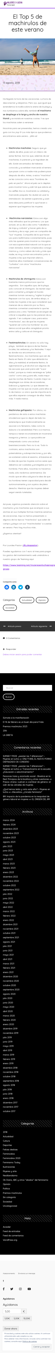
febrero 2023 (9, 868)
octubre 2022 (9, 885)
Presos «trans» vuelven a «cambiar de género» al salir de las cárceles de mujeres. (27, 783)
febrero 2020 (9, 1020)
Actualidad (27, 600)
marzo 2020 (9, 1015)
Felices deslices (10, 1149)
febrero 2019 (9, 1059)
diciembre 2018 (10, 1068)
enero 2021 (8, 972)
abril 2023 (8, 859)
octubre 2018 (9, 1076)
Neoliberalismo (10, 1175)
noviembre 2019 (10, 1033)
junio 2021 (7, 950)
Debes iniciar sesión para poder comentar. (22, 654)
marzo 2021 (8, 963)
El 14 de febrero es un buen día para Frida (23, 722)
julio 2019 (7, 1037)
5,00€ (17, 1318)
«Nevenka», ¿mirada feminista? (27, 792)
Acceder (7, 1227)
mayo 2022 (8, 902)
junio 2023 (8, 850)
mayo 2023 (8, 855)
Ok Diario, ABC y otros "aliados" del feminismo (25, 1180)
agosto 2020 (9, 994)
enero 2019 (8, 1063)
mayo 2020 (8, 1007)
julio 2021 (7, 946)
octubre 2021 (9, 933)
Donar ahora (11, 1328)
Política (6, 1188)
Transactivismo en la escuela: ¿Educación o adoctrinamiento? (27, 770)
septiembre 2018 (11, 1081)
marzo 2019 (8, 1054)
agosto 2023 (9, 842)
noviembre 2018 (10, 1072)
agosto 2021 (9, 942)
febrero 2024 (9, 824)
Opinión (42, 600)
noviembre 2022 (11, 881)
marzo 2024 (9, 820)
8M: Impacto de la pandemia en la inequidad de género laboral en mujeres (26, 798)
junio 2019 (7, 1041)
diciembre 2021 (10, 924)
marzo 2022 (9, 911)
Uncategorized (10, 1206)
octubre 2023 (9, 837)
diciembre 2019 (10, 1028)
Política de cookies (29, 1341)
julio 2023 (7, 846)
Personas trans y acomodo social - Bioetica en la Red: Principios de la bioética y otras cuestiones (26, 777)
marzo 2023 (9, 863)
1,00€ (7, 1318)
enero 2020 (8, 1024)
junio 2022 (8, 898)
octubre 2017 (9, 1111)
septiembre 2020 (11, 989)
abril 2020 (8, 1011)
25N (5, 730)
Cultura (6, 1141)
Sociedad (10, 608)
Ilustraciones (9, 1167)
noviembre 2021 (10, 929)
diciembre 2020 (10, 976)
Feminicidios (9, 1154)
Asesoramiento (9, 1273)
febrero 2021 (9, 968)
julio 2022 (7, 894)
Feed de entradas (11, 1231)
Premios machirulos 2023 (15, 726)
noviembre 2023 (11, 833)
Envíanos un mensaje (26, 1273)
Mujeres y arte (10, 1171)
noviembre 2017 (10, 1107)
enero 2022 (8, 920)
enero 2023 (8, 872)
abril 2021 (7, 959)
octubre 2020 (9, 985)
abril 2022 (8, 907)
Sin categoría (9, 1197)
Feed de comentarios (13, 1235)
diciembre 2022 (10, 876)
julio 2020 (7, 998)
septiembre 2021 (11, 937)
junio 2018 (7, 1093)
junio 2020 (8, 1002)
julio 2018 (7, 1089)
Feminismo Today (11, 1162)
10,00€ (26, 1318)
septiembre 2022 (11, 889)
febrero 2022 (9, 915)
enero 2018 (8, 1098)
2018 (5, 1132)
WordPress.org (10, 1240)
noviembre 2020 (11, 981)
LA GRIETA (8, 735)
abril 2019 (7, 1050)
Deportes (7, 1145)
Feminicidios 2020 (11, 1158)
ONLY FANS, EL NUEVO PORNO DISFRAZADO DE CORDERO (27, 760)
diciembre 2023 (10, 829)
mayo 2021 (8, 955)
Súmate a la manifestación (16, 717)
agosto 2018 (9, 1085)
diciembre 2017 (10, 1102)
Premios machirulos (12, 1193)
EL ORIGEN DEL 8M (41, 799)
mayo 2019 (8, 1046)
